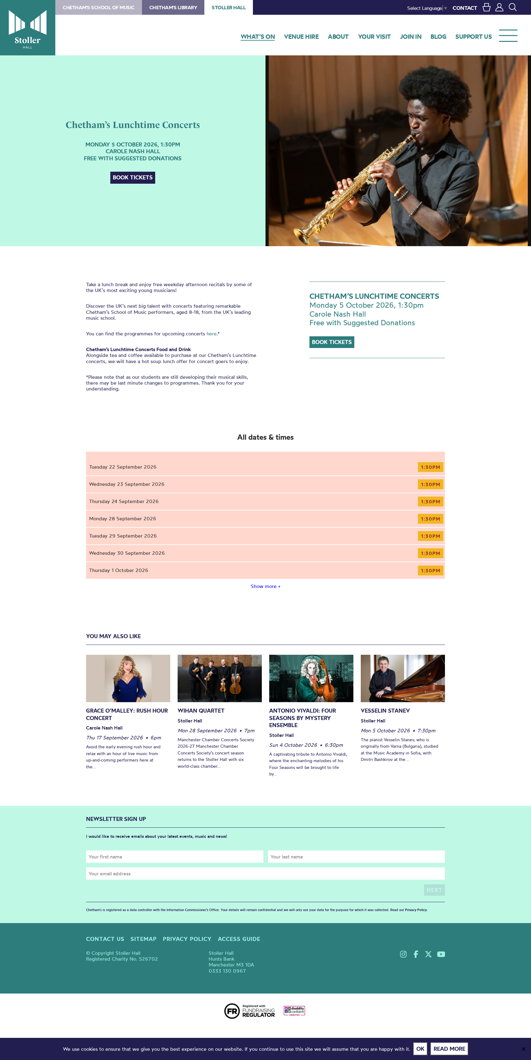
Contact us (105, 938)
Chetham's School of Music (99, 7)
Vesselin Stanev (385, 710)
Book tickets (133, 177)
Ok (420, 1048)
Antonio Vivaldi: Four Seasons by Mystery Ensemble (302, 718)
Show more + (265, 586)
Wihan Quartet (201, 710)
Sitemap (144, 938)
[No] (523, 1049)
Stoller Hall (27, 27)
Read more (449, 1048)
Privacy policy (187, 938)
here (211, 333)
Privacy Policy (416, 910)
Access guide (239, 938)
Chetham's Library (173, 7)
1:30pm (430, 467)
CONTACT (465, 8)
